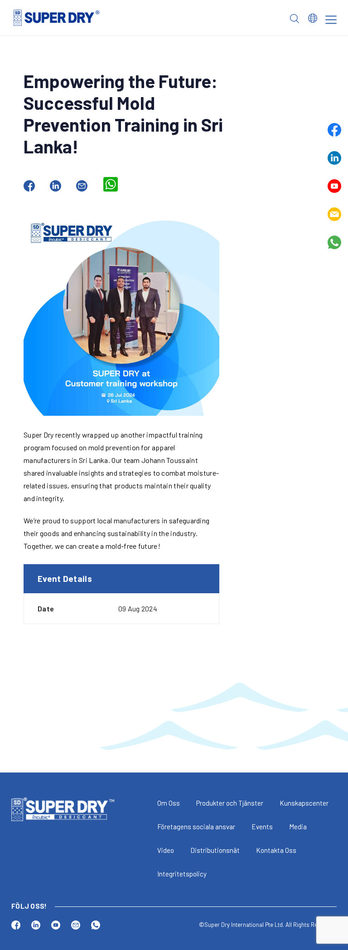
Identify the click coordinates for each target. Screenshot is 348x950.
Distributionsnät (215, 850)
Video (165, 850)
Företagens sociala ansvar (196, 826)
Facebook (334, 130)
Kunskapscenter (304, 803)
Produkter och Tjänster (229, 803)
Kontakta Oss (276, 850)
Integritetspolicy (182, 874)
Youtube (334, 186)
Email (334, 214)
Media (298, 826)
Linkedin (334, 158)
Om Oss (168, 803)
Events (262, 826)
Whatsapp (334, 242)
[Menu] (331, 19)
